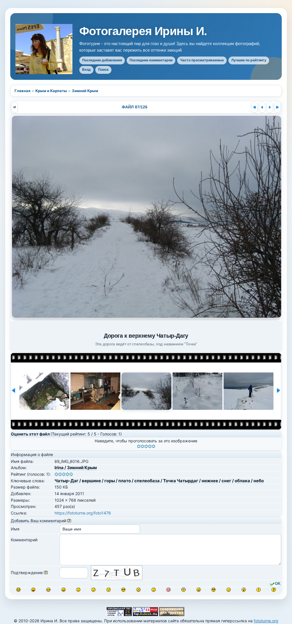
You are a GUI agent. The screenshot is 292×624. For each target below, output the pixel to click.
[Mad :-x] (198, 589)
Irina (59, 467)
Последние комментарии (151, 60)
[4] (150, 446)
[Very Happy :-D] (48, 589)
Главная (23, 90)
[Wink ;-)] (228, 589)
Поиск (103, 69)
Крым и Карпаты (51, 90)
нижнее (210, 480)
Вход (86, 69)
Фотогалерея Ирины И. (143, 31)
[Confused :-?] (153, 589)
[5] (153, 446)
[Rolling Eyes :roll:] (213, 589)
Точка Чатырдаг (180, 480)
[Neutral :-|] (78, 589)
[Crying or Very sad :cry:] (108, 589)
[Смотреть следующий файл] (270, 107)
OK (277, 584)
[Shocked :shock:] (183, 589)
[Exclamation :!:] (258, 589)
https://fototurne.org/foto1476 (82, 512)
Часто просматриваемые (202, 60)
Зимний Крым (85, 90)
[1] (139, 446)
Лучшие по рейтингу (248, 60)
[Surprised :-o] (138, 589)
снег (226, 480)
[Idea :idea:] (244, 589)
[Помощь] (69, 520)
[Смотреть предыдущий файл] (262, 107)
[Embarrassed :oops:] (168, 589)
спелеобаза (147, 480)
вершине (91, 480)
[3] (146, 446)
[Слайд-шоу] (14, 107)
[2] (142, 446)
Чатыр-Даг (66, 480)
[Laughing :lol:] (18, 589)
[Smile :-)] (63, 589)
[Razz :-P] (33, 589)
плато (124, 480)
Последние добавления (102, 60)
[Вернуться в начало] (254, 107)
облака (242, 480)
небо (259, 480)
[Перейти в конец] (277, 107)
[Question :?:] (273, 589)
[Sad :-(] (93, 589)
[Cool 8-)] (123, 589)
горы (109, 480)
